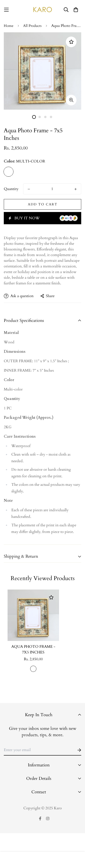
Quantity (11, 188)
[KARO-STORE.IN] (42, 9)
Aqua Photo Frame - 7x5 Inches (33, 649)
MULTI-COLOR (8, 171)
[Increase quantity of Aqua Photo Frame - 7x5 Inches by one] (75, 189)
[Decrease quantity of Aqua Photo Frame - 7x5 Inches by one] (28, 189)
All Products (32, 25)
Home (8, 25)
